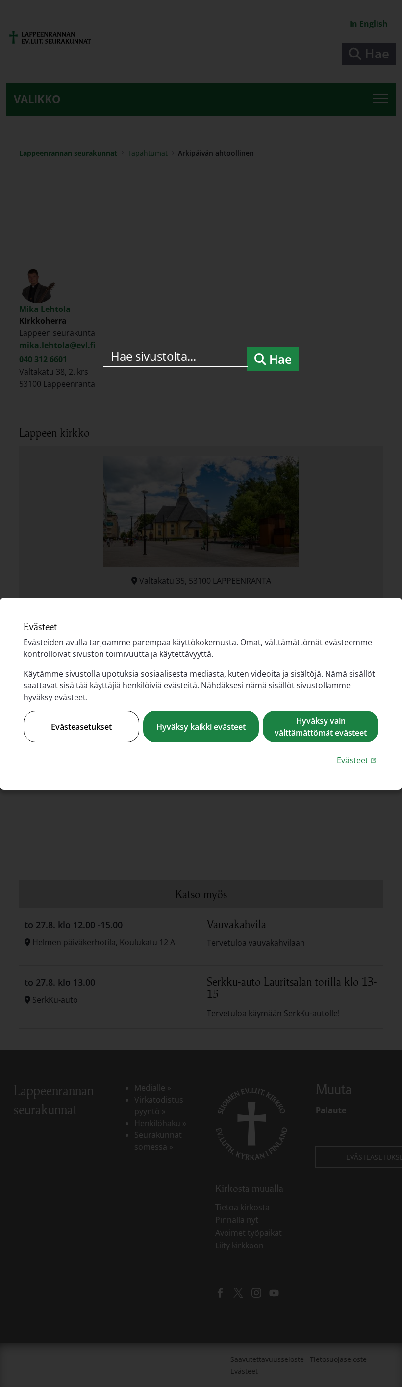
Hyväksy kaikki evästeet (201, 726)
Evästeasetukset (81, 726)
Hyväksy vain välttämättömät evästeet (321, 726)
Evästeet (357, 759)
